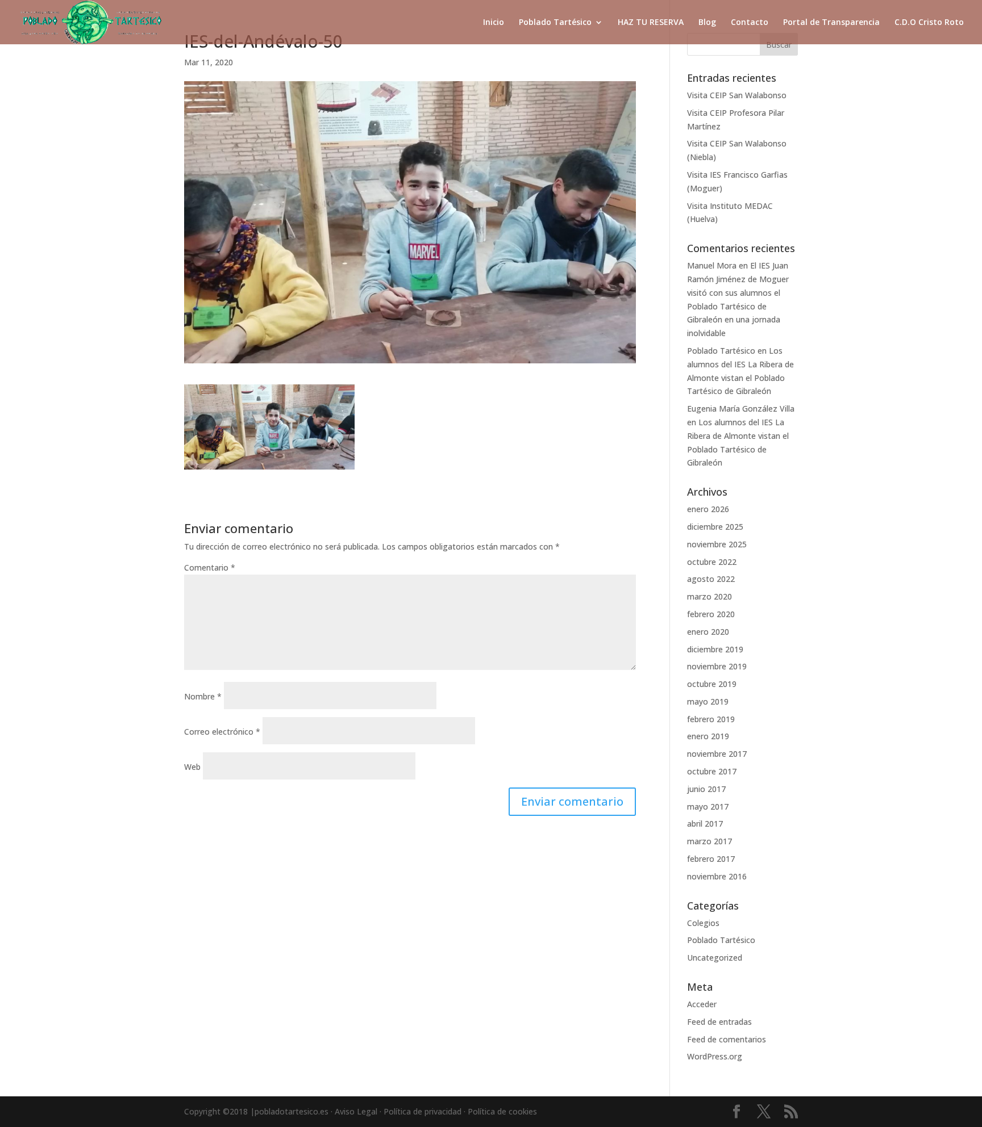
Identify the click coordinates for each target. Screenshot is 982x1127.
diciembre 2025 (715, 526)
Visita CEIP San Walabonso (737, 95)
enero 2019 (708, 736)
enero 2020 (708, 631)
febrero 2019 (711, 719)
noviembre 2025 (717, 544)
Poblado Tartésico (555, 22)
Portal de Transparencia (831, 22)
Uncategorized (714, 957)
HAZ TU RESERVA (651, 22)
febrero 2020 (711, 614)
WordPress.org (714, 1056)
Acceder (702, 1004)
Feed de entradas (719, 1021)
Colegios (703, 922)
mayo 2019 (708, 701)
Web (192, 766)
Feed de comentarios (726, 1039)
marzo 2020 (709, 596)
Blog (707, 22)
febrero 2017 (711, 858)
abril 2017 (705, 823)
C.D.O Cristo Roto (929, 22)
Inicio (493, 22)
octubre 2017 (712, 771)
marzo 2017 (709, 841)
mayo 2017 (708, 806)
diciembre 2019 (715, 649)
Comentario (209, 567)
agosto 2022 (711, 578)
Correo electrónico (222, 731)
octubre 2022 (712, 561)
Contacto (749, 22)
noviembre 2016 (717, 876)
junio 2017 (706, 789)
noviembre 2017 (717, 753)
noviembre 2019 (717, 666)
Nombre (203, 696)
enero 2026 (708, 509)
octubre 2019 (712, 683)
